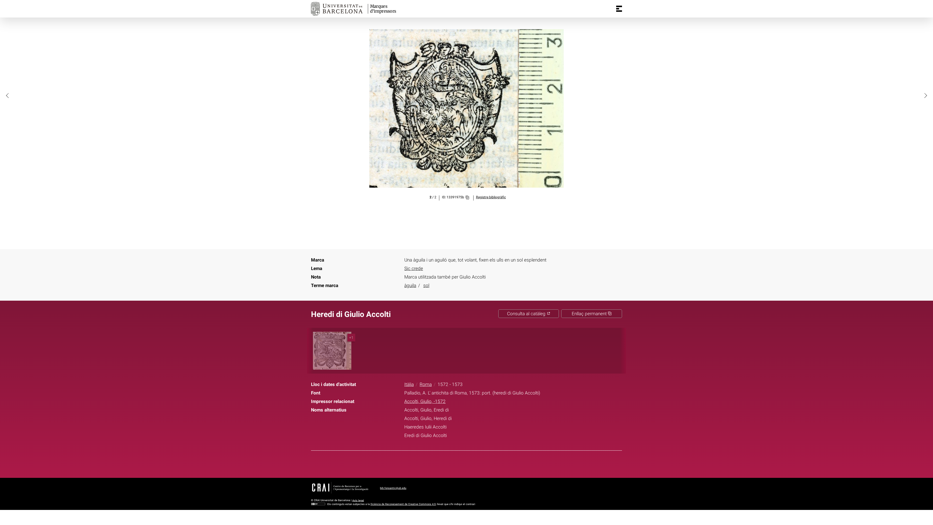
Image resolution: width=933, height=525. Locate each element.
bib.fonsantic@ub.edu (393, 488)
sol (426, 285)
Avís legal (358, 500)
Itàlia (409, 384)
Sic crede (413, 268)
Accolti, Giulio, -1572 (425, 401)
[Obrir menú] (619, 9)
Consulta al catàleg (527, 313)
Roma (426, 384)
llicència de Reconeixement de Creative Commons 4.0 (403, 504)
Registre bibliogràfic (491, 197)
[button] (8, 95)
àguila (410, 285)
